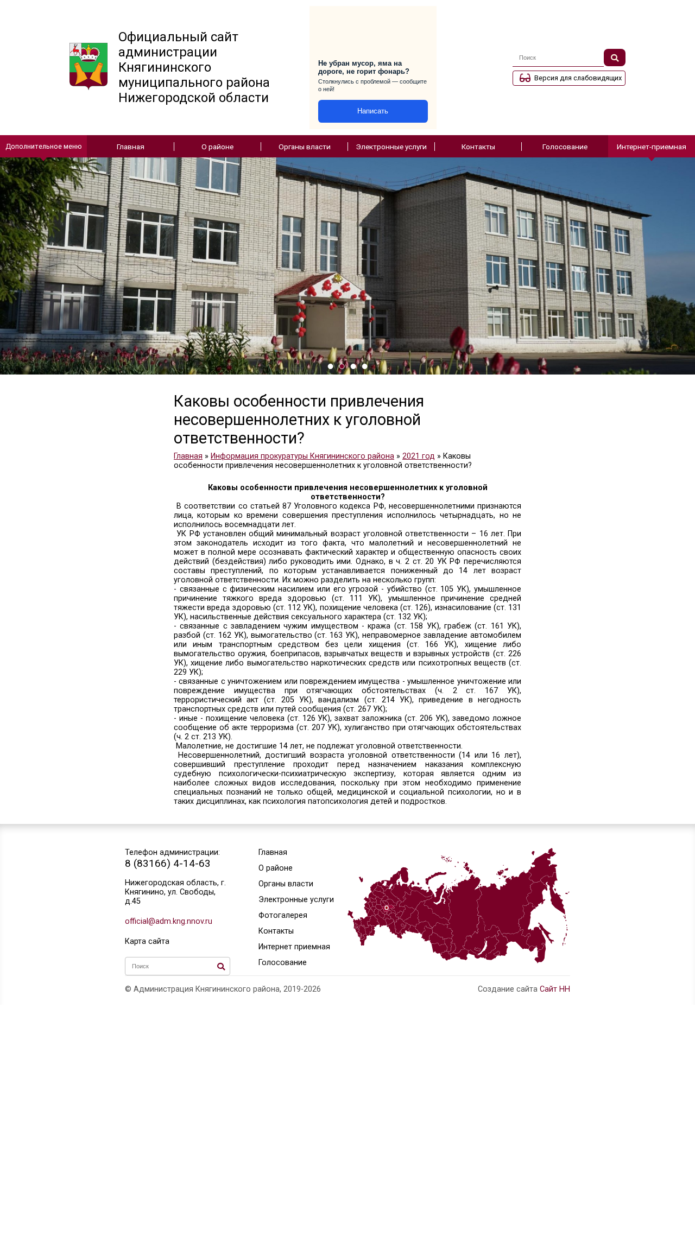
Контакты (478, 146)
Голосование (564, 146)
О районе (217, 146)
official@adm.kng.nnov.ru (168, 921)
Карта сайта (147, 941)
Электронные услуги (391, 146)
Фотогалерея (282, 915)
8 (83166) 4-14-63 (168, 863)
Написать (372, 111)
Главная (130, 146)
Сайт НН (555, 989)
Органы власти (305, 146)
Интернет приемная (294, 946)
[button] (330, 366)
